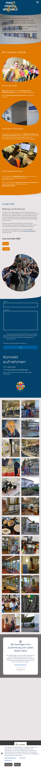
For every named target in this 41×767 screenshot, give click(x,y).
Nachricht (6, 310)
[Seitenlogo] (10, 7)
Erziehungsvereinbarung (28, 231)
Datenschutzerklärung (20, 665)
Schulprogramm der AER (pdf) (30, 38)
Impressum (22, 758)
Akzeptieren (20, 669)
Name (5, 301)
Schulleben (6, 249)
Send (20, 347)
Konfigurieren (8, 760)
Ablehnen (17, 764)
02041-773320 (11, 367)
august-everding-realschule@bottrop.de (17, 369)
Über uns (5, 243)
